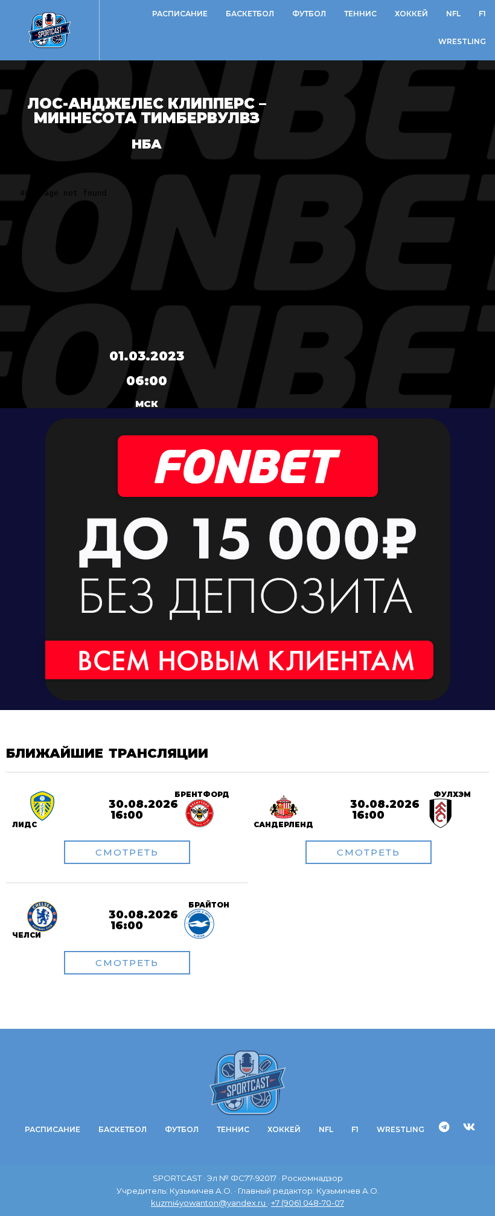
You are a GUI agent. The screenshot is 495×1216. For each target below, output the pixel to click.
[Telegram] (444, 1127)
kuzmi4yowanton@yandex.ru (209, 1203)
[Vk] (469, 1127)
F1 (482, 13)
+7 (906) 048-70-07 (307, 1203)
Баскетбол (250, 13)
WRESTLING (462, 41)
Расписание (180, 13)
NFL (453, 13)
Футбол (309, 13)
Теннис (360, 13)
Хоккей (411, 13)
